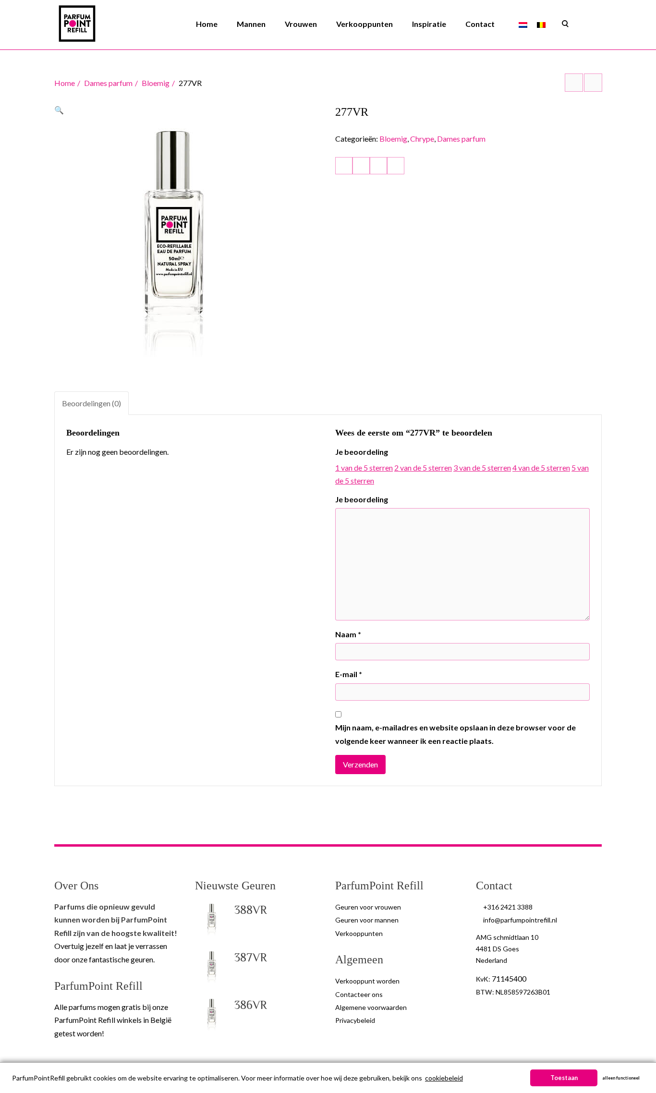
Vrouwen (301, 23)
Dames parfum (108, 82)
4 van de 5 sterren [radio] (541, 467)
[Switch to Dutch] (523, 24)
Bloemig (156, 82)
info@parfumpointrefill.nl (520, 920)
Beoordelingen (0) (91, 403)
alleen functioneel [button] (621, 1078)
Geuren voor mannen (367, 920)
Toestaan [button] (564, 1077)
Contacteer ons (359, 994)
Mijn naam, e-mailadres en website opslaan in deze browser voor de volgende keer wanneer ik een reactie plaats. (455, 734)
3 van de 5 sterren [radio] (482, 467)
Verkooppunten (364, 23)
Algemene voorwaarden (371, 1007)
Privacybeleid (355, 1020)
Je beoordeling (361, 451)
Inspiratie (429, 23)
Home (207, 23)
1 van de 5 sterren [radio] (364, 467)
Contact (480, 23)
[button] (59, 109)
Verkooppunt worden (367, 981)
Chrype (422, 138)
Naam (348, 634)
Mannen (251, 23)
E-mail (348, 674)
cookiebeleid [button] (444, 1078)
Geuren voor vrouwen (368, 907)
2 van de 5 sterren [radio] (423, 467)
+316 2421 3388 (508, 907)
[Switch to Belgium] (541, 24)
